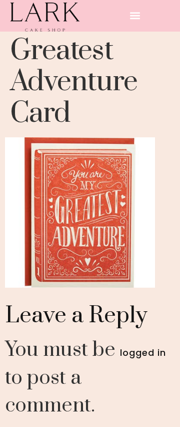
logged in (143, 352)
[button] (135, 16)
